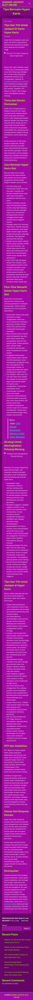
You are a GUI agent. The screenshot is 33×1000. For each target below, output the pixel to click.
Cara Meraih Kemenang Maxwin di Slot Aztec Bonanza (17, 430)
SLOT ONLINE (8, 21)
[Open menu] (29, 3)
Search (4, 925)
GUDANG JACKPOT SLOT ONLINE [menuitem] (16, 81)
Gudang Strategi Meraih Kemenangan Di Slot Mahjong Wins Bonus (16, 964)
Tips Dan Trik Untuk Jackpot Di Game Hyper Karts (16, 29)
